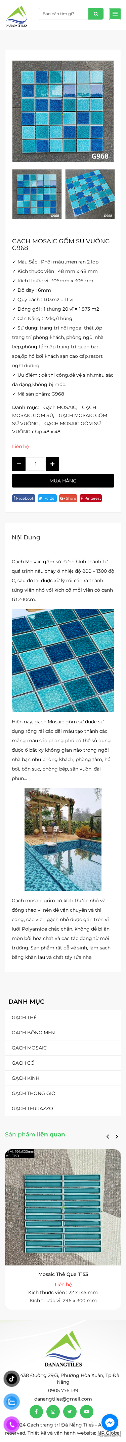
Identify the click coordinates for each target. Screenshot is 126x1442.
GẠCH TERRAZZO (32, 1108)
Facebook (24, 498)
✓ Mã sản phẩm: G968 (38, 394)
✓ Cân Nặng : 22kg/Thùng (42, 318)
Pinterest (92, 498)
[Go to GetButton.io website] (110, 1435)
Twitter (49, 498)
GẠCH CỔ (23, 1063)
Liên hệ (20, 446)
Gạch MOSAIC (29, 1048)
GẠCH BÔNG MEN (33, 1033)
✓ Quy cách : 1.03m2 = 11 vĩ (43, 299)
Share (70, 498)
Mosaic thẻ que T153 (63, 1274)
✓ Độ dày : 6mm (31, 290)
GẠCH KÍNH (25, 1078)
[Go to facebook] (109, 1422)
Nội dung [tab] (26, 537)
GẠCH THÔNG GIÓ (33, 1093)
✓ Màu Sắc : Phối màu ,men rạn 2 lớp (55, 262)
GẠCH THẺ (24, 1017)
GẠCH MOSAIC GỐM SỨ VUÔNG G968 (61, 245)
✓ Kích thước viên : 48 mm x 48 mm (55, 271)
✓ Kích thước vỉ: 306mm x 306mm (52, 281)
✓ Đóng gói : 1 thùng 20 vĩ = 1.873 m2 (55, 309)
